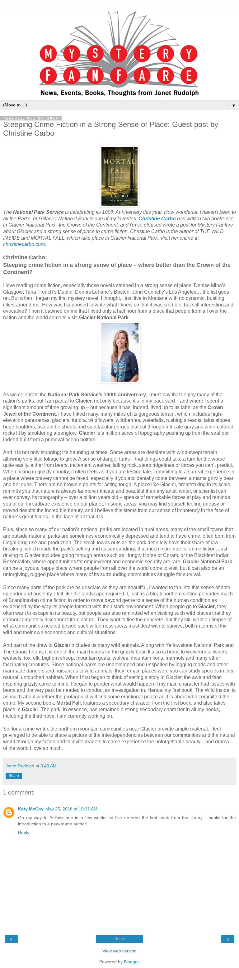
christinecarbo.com (24, 244)
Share (14, 776)
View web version (119, 950)
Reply (23, 832)
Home (120, 939)
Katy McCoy (31, 808)
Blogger (131, 961)
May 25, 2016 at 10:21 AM (71, 808)
